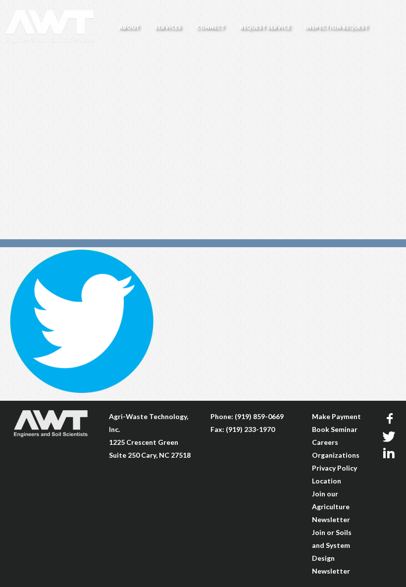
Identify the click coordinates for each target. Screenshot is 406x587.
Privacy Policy (334, 468)
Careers (325, 442)
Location (326, 481)
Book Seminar (334, 429)
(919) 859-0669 (259, 416)
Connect (210, 27)
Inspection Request (336, 27)
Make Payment (336, 416)
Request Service (265, 27)
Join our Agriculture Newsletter (331, 506)
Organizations (335, 455)
